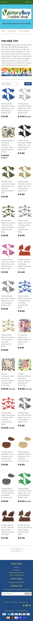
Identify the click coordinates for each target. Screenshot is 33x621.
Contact (5, 602)
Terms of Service (24, 602)
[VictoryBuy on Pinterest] (30, 606)
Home (3, 31)
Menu (6, 2)
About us (16, 570)
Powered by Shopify (22, 610)
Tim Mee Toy (12, 31)
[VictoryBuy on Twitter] (24, 606)
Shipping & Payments (16, 572)
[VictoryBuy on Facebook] (27, 606)
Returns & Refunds (16, 575)
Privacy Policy (13, 602)
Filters (28, 83)
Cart (30, 2)
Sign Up (28, 593)
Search (16, 567)
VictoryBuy (11, 610)
